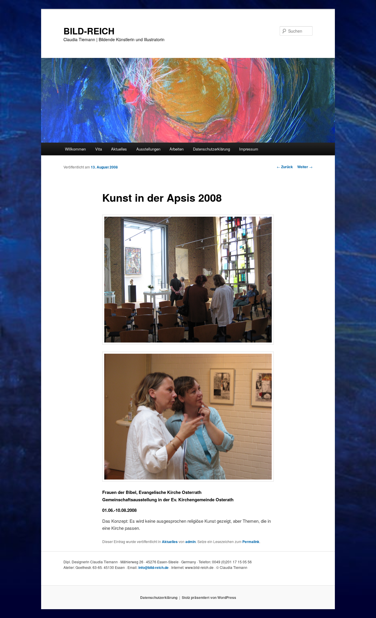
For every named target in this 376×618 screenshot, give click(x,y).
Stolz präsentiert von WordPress (209, 597)
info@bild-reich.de (153, 567)
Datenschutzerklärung (211, 149)
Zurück (285, 166)
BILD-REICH (89, 30)
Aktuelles (119, 149)
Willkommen (75, 149)
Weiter (305, 166)
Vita (98, 149)
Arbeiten (176, 149)
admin (190, 541)
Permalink (250, 541)
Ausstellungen (148, 149)
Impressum (248, 149)
